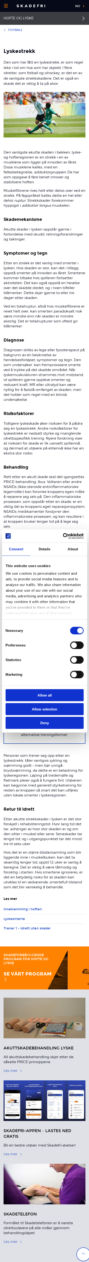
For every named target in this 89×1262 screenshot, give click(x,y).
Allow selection (44, 709)
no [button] (77, 6)
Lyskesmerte (14, 919)
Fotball (15, 30)
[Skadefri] (31, 6)
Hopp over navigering (58, 6)
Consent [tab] (16, 549)
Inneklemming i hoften (23, 909)
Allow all (44, 695)
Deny (44, 723)
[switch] (77, 645)
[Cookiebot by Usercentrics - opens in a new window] (63, 536)
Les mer (11, 1071)
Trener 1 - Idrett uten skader (27, 928)
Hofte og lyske (19, 18)
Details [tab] (44, 549)
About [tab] (73, 549)
